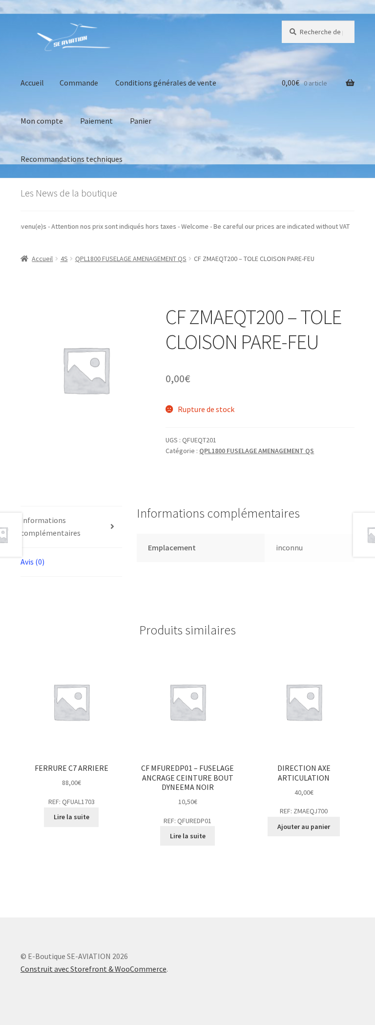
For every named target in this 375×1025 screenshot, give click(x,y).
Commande (79, 82)
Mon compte (42, 121)
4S (64, 258)
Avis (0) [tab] (32, 562)
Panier (140, 121)
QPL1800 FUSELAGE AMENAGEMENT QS (131, 258)
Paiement (96, 121)
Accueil (32, 82)
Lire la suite (71, 816)
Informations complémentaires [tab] (51, 526)
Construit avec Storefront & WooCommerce (94, 969)
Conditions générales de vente (165, 82)
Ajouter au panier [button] (303, 826)
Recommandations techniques (72, 159)
